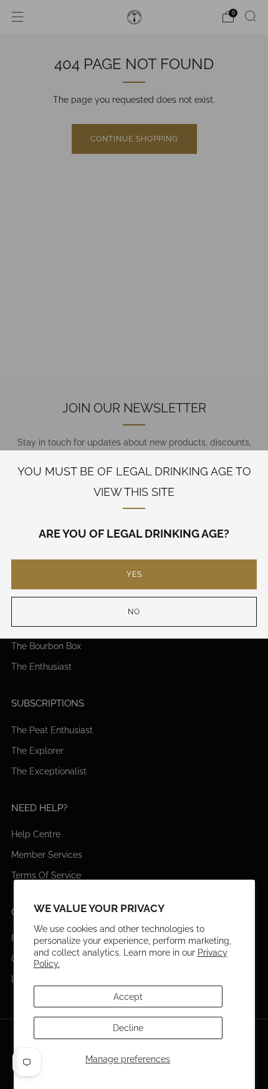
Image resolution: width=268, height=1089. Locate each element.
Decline (128, 1027)
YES (134, 574)
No (134, 611)
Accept (128, 996)
